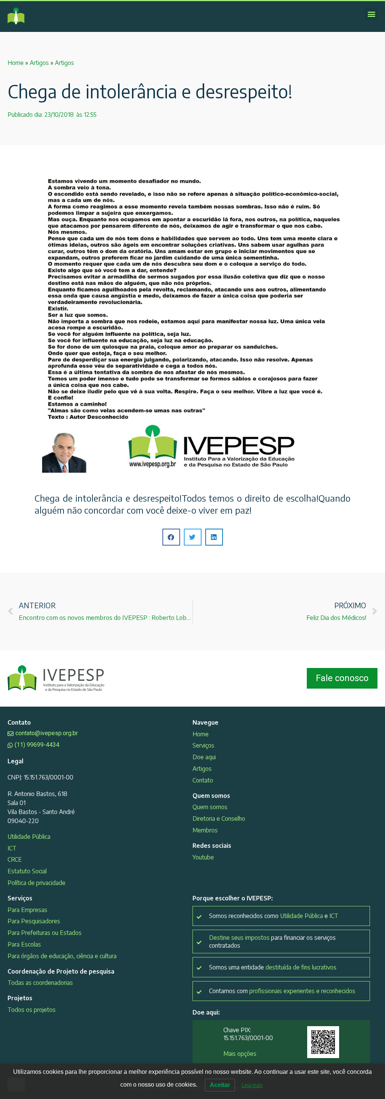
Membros (205, 830)
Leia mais (252, 1085)
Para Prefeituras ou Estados (45, 932)
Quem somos (209, 807)
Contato (202, 780)
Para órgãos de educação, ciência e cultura (62, 956)
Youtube (203, 857)
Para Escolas (24, 944)
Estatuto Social (27, 871)
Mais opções (239, 1053)
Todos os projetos (32, 1009)
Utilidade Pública (29, 836)
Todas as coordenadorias (40, 982)
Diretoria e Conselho (218, 818)
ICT (12, 848)
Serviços (203, 745)
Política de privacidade (36, 882)
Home (16, 62)
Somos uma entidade (272, 967)
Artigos (39, 62)
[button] (371, 14)
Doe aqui (204, 757)
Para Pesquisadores (34, 921)
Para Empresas (27, 910)
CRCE (15, 859)
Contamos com (282, 991)
